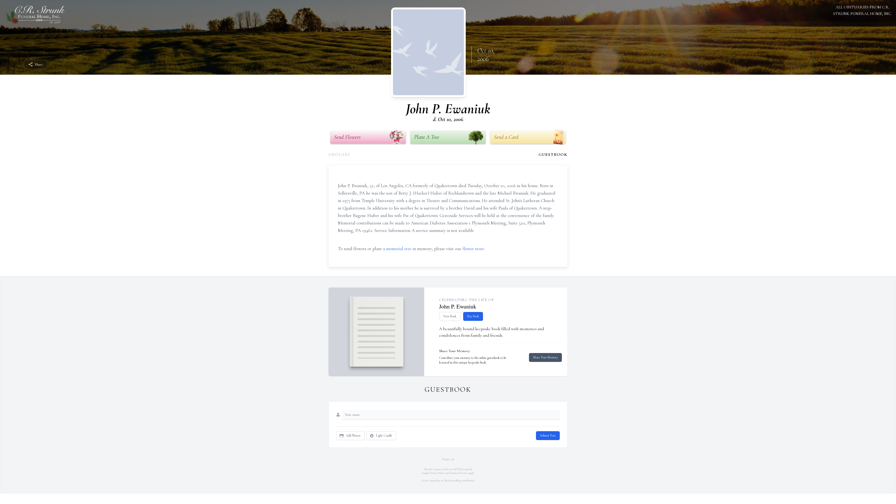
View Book (449, 316)
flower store (473, 249)
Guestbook (553, 154)
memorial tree (398, 249)
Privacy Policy (437, 473)
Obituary (339, 154)
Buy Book (473, 316)
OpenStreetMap (452, 480)
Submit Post (548, 436)
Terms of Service (459, 473)
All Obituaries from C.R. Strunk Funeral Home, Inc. (862, 10)
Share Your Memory (545, 357)
